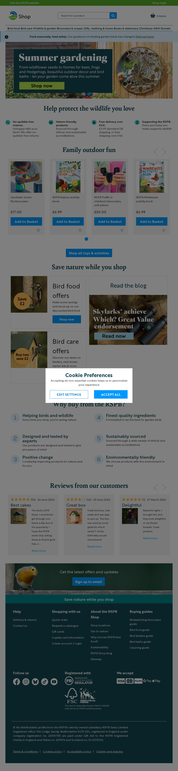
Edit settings (69, 394)
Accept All (110, 394)
